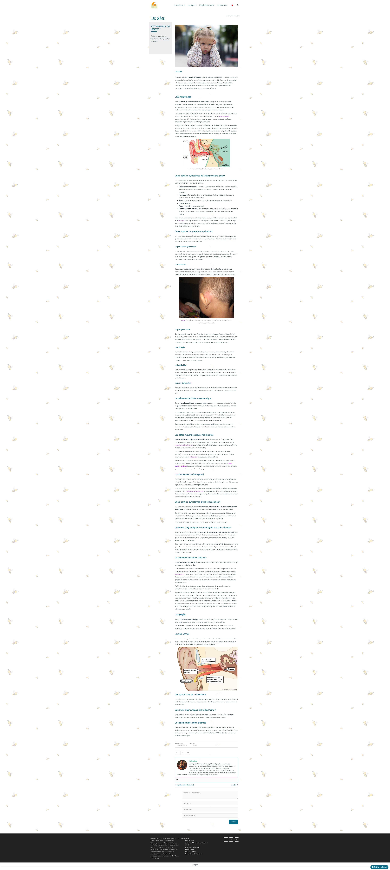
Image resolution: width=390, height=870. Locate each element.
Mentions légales (189, 849)
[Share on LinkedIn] (182, 753)
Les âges (191, 5)
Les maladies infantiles (232, 16)
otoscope (181, 221)
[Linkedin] (177, 780)
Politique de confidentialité (192, 847)
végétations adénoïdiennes (184, 445)
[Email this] (188, 753)
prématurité (193, 457)
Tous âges (194, 745)
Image (183, 320)
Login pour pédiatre (190, 851)
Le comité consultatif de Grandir (194, 854)
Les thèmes (178, 5)
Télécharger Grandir (380, 867)
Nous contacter (189, 840)
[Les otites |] (154, 5)
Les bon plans (222, 5)
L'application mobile (206, 5)
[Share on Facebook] (177, 753)
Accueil (224, 16)
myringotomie (179, 574)
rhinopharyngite (224, 116)
